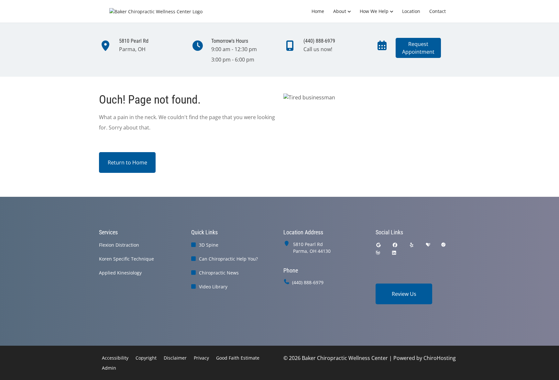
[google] (378, 244)
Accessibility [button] (115, 358)
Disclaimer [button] (175, 358)
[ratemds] (443, 244)
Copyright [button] (146, 358)
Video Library (213, 287)
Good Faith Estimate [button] (237, 358)
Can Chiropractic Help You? (228, 259)
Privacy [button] (201, 358)
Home (318, 11)
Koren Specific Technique (126, 259)
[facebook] (395, 244)
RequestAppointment (418, 47)
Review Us (404, 293)
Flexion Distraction (119, 245)
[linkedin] (394, 252)
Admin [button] (109, 368)
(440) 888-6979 (307, 282)
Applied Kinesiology (120, 273)
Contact (437, 11)
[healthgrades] (428, 244)
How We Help (374, 11)
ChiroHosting (439, 358)
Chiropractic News (219, 273)
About (339, 11)
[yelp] (412, 244)
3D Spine (208, 245)
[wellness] (378, 252)
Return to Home (127, 162)
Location (411, 11)
